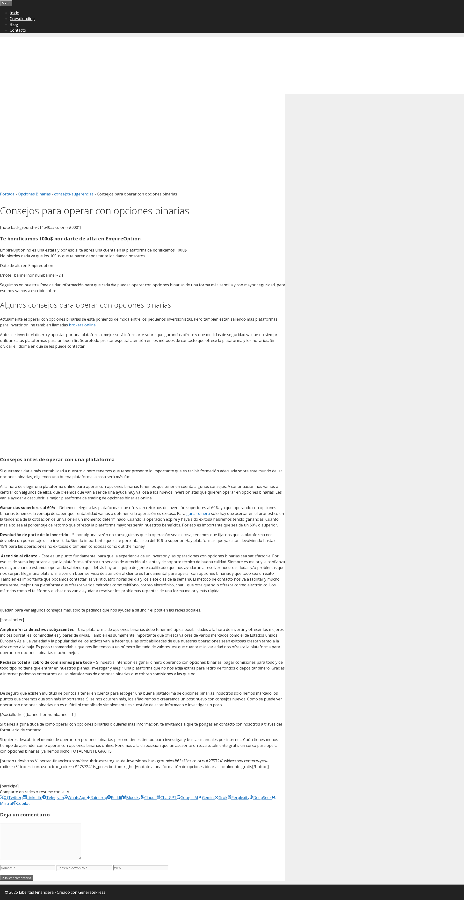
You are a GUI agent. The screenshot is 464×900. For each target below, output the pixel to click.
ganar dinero (198, 513)
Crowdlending (22, 18)
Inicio (14, 12)
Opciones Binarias (34, 194)
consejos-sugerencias (74, 194)
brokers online (82, 325)
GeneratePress (91, 892)
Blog (14, 24)
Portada (7, 194)
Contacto (18, 30)
